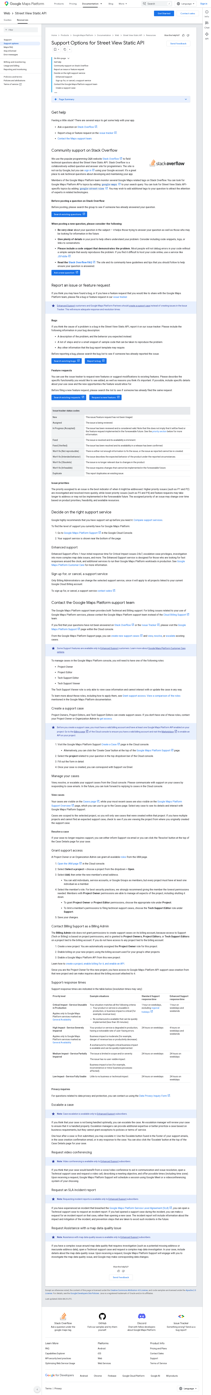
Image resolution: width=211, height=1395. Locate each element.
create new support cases (125, 635)
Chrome (98, 1376)
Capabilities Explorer (55, 1353)
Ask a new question (64, 272)
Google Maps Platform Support (81, 532)
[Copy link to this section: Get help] (69, 113)
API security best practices (58, 1358)
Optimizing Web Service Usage (60, 1363)
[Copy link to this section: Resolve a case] (72, 832)
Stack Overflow (86, 127)
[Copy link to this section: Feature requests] (75, 370)
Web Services (104, 1363)
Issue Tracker (149, 625)
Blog (111, 3)
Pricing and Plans (158, 1348)
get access (106, 718)
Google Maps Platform (83, 35)
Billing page (79, 731)
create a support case (139, 305)
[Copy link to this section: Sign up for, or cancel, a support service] (111, 574)
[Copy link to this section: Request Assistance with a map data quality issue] (124, 1228)
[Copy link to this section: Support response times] (89, 983)
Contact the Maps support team (75, 138)
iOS (99, 1353)
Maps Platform (33, 4)
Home (54, 35)
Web (7, 13)
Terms (48, 1388)
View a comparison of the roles (163, 695)
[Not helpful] (188, 35)
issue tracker (106, 133)
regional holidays (150, 1010)
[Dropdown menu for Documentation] (102, 3)
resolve (158, 635)
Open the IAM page (68, 863)
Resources (22, 20)
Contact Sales (157, 1353)
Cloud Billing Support (174, 614)
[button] (121, 99)
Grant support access (134, 695)
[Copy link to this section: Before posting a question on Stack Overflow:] (108, 201)
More (121, 3)
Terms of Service (158, 1363)
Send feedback (178, 43)
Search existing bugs (65, 361)
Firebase (112, 1376)
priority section (159, 431)
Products (59, 3)
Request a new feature (104, 397)
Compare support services (148, 520)
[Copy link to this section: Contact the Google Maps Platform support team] (137, 603)
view (150, 635)
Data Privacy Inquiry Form (153, 1095)
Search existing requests (67, 397)
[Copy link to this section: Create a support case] (87, 709)
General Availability (62, 1019)
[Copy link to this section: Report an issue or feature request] (113, 285)
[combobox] (156, 3)
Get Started (164, 13)
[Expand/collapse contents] (68, 58)
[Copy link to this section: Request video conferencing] (95, 1152)
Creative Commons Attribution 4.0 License (129, 1290)
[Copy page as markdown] (65, 49)
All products (172, 1376)
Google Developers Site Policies (84, 1293)
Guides (7, 20)
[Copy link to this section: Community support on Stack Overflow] (120, 151)
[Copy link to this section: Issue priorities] (72, 483)
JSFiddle (62, 256)
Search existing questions (67, 214)
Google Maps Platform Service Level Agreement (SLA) (139, 1208)
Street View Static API (30, 13)
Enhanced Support (66, 305)
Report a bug (94, 361)
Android (102, 1348)
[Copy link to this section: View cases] (67, 795)
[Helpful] (183, 35)
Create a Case (109, 744)
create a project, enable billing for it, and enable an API (95, 963)
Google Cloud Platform (133, 1376)
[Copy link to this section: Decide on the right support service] (114, 512)
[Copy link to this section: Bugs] (60, 320)
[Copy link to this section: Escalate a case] (77, 1105)
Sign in (203, 3)
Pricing (73, 3)
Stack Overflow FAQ (80, 262)
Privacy (58, 1388)
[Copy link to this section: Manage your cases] (82, 776)
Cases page (89, 801)
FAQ (47, 1348)
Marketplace (168, 731)
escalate (170, 635)
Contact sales (187, 13)
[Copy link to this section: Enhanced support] (81, 548)
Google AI (155, 1376)
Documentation (90, 3)
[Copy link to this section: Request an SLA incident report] (99, 1190)
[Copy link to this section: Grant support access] (86, 851)
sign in (87, 170)
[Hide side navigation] (37, 1389)
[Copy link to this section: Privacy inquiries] (73, 1089)
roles (123, 857)
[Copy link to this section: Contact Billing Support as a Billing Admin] (112, 926)
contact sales (104, 590)
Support (154, 1358)
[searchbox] (21, 29)
